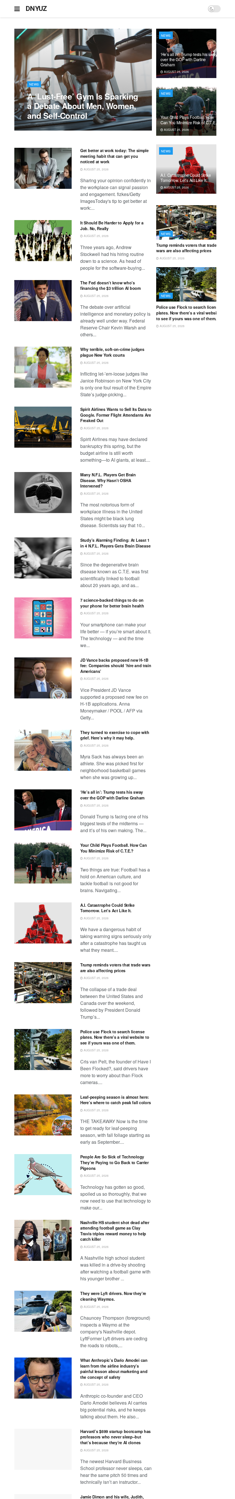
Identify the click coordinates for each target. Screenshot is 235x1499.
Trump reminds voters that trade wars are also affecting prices (115, 967)
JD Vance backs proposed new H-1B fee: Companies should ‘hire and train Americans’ (115, 665)
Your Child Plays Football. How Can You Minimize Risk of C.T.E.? (113, 848)
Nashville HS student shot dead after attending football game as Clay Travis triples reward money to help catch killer (114, 1231)
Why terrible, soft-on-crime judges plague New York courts (112, 352)
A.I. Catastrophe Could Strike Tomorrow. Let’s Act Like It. (107, 908)
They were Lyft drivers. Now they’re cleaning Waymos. (113, 1296)
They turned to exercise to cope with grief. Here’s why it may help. (114, 735)
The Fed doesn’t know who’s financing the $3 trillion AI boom (110, 285)
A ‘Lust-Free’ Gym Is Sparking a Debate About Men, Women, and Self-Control (82, 105)
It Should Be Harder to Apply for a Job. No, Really (111, 225)
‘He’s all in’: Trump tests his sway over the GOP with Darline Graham (112, 795)
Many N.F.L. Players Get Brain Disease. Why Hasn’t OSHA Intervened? (108, 480)
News (34, 84)
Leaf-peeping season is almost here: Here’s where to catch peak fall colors (115, 1100)
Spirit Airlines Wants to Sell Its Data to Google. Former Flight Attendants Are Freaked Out (116, 414)
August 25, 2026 (43, 127)
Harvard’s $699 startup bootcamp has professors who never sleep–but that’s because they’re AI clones (115, 1436)
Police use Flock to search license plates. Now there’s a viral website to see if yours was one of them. (114, 1037)
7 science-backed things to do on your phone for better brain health (112, 603)
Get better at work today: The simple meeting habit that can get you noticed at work (114, 155)
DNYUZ (36, 8)
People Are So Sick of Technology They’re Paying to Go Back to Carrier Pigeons (114, 1162)
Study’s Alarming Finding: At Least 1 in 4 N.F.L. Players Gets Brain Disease (115, 543)
